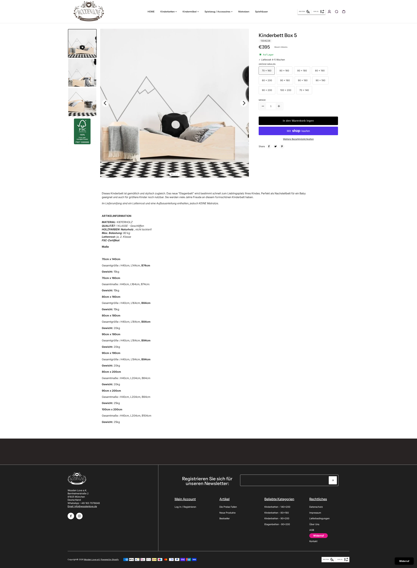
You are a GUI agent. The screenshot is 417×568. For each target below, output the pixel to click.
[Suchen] (336, 11)
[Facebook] (268, 146)
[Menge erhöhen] (279, 106)
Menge (262, 100)
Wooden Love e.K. (92, 559)
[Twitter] (275, 146)
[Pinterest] (282, 146)
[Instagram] (79, 516)
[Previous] (105, 103)
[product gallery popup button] (242, 37)
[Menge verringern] (263, 106)
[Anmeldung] (329, 11)
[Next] (243, 103)
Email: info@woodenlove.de (82, 506)
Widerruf (404, 561)
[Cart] (343, 11)
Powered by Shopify (110, 559)
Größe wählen (267, 64)
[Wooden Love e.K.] (90, 11)
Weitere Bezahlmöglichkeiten (298, 139)
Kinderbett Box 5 (278, 35)
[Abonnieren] (333, 480)
